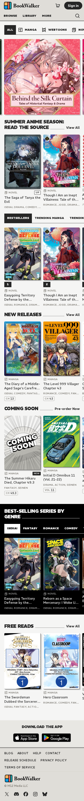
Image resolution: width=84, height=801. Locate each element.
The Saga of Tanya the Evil (22, 200)
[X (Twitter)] (6, 794)
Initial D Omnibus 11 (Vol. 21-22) (59, 477)
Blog (8, 753)
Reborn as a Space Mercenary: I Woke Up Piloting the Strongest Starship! (61, 600)
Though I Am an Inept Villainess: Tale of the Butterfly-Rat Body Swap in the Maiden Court (60, 197)
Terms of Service (19, 767)
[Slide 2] (42, 77)
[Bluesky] (44, 794)
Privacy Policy (53, 760)
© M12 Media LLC (16, 785)
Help (37, 753)
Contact (53, 753)
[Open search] (77, 16)
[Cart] (57, 5)
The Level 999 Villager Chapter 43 (61, 386)
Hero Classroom (55, 697)
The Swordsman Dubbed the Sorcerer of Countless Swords (20, 699)
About (23, 753)
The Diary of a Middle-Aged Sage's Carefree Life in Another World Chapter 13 (22, 386)
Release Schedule (20, 760)
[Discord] (16, 794)
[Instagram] (35, 794)
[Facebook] (25, 794)
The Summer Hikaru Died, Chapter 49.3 (20, 480)
